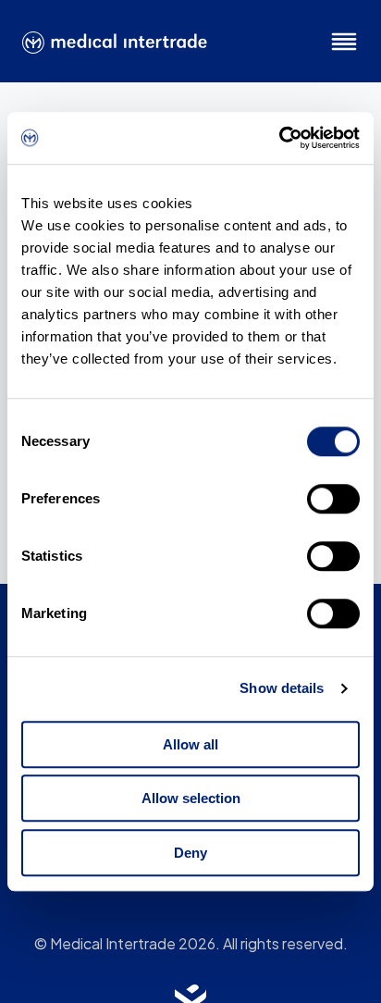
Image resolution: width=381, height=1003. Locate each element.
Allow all (190, 744)
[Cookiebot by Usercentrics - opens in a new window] (279, 138)
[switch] (333, 499)
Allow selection (190, 798)
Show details (282, 688)
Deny (190, 853)
